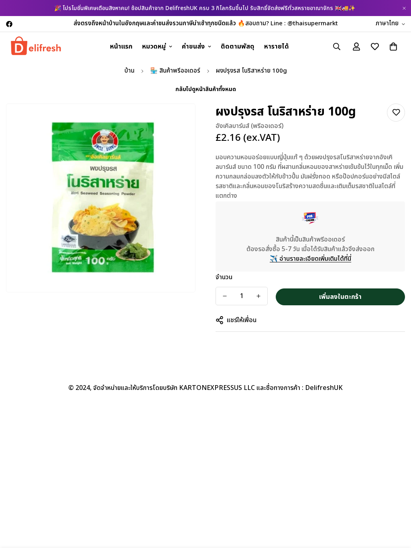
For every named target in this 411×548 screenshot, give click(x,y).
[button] (393, 46)
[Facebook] (9, 24)
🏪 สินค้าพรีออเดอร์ (175, 70)
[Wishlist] (396, 113)
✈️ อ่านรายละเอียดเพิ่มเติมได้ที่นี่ (310, 259)
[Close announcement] (404, 8)
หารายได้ (276, 46)
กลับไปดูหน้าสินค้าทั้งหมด (205, 89)
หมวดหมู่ (154, 46)
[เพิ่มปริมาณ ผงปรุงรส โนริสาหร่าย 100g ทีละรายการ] (258, 296)
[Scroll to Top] (395, 504)
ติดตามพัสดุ (237, 46)
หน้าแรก (121, 46)
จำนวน (224, 277)
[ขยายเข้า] (178, 121)
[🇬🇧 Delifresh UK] (36, 46)
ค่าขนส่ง (193, 46)
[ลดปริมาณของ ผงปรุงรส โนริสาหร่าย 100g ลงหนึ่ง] (225, 296)
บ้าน (129, 70)
